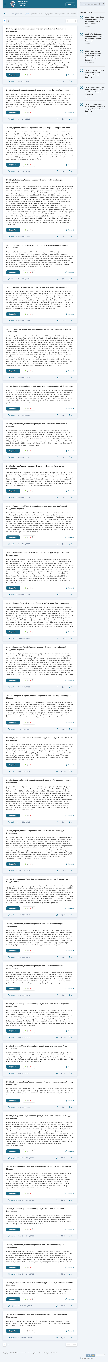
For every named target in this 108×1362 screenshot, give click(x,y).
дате (26, 14)
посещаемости (60, 14)
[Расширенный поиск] (100, 4)
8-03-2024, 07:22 (28, 1236)
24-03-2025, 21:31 (24, 771)
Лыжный (71, 75)
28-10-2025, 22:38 (24, 377)
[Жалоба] (58, 81)
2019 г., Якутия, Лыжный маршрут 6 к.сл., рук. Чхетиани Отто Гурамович (37, 603)
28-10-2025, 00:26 (24, 497)
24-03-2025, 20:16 (24, 1037)
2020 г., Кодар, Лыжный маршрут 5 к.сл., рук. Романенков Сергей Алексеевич (39, 386)
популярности (48, 14)
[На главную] (6, 13)
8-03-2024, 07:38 (28, 1158)
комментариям (72, 14)
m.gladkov (14, 1306)
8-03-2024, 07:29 (28, 1200)
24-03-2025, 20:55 (24, 915)
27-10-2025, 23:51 (24, 638)
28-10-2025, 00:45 (24, 457)
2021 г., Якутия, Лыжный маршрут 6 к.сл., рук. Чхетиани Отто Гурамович (37, 287)
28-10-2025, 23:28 (24, 119)
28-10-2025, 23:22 (24, 171)
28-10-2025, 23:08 (24, 236)
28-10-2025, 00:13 (24, 544)
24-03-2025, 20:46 (24, 957)
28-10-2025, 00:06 (24, 594)
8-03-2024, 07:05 (28, 1274)
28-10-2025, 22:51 (24, 320)
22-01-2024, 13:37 (26, 1306)
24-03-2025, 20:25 (24, 995)
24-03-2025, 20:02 (24, 1073)
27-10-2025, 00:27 (24, 729)
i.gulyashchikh (15, 1158)
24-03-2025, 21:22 (24, 822)
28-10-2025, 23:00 (24, 279)
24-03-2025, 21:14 (24, 870)
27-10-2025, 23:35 (24, 687)
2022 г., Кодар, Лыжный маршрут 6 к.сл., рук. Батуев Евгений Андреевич (37, 90)
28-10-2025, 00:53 (24, 415)
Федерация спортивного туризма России (29, 1353)
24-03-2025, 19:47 (24, 1107)
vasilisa (13, 81)
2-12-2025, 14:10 (23, 81)
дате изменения (36, 14)
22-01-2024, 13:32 (26, 1337)
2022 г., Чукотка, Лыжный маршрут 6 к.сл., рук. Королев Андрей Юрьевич (38, 128)
